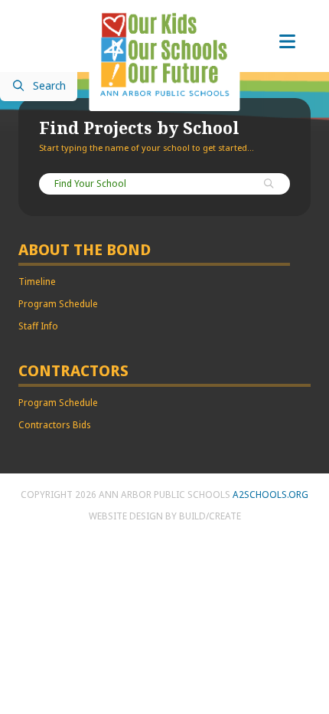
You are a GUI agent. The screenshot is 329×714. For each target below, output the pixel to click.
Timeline (37, 282)
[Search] (269, 185)
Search (49, 86)
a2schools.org (270, 495)
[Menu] (287, 42)
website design (126, 516)
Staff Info (38, 326)
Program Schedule (58, 304)
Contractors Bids (54, 425)
